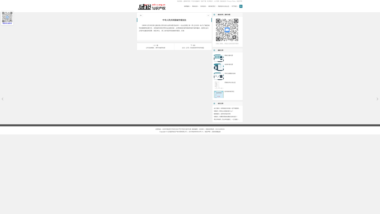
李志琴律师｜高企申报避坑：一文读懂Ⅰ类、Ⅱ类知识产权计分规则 (234, 119)
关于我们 (234, 6)
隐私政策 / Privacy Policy (228, 1)
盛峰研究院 (186, 1)
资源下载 (203, 1)
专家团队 (179, 1)
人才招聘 (216, 1)
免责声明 (239, 1)
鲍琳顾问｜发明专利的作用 (222, 114)
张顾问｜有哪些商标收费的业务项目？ (225, 116)
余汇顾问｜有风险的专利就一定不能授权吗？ (228, 108)
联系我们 (210, 1)
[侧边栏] (208, 15)
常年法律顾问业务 (230, 73)
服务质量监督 (216, 131)
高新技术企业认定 (223, 6)
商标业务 (195, 6)
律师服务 (187, 6)
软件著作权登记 (229, 91)
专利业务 (203, 6)
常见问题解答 (195, 1)
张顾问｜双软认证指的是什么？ (223, 111)
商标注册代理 (229, 55)
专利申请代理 (229, 64)
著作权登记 (211, 6)
